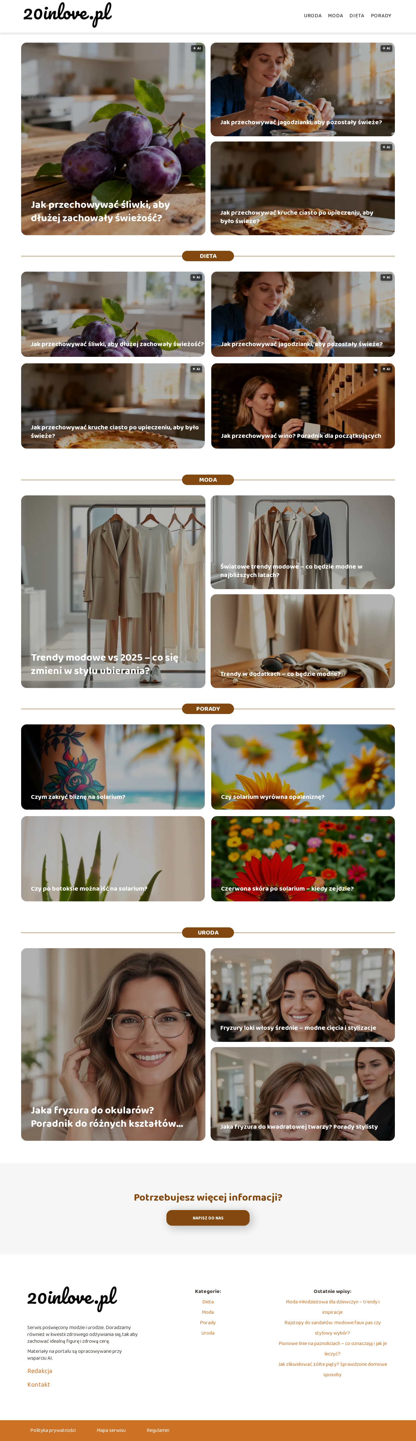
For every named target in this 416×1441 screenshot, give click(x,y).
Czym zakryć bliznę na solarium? (78, 797)
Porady (381, 16)
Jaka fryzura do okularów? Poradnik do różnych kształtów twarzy (103, 1117)
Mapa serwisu (111, 1430)
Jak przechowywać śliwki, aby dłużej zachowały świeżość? (100, 211)
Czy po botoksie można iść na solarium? (89, 888)
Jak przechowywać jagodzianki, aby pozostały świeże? (301, 122)
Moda (335, 16)
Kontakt (38, 1384)
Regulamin (158, 1430)
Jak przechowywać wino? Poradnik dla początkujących (301, 436)
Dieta (356, 16)
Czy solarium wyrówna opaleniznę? (273, 797)
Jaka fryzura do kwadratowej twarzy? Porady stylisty (299, 1127)
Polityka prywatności (53, 1430)
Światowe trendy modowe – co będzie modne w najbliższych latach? (291, 570)
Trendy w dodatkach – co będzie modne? (280, 674)
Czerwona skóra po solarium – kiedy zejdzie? (287, 888)
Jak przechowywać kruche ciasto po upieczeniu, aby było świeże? (296, 217)
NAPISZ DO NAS (208, 1218)
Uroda (313, 16)
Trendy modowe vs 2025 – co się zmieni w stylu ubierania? (104, 664)
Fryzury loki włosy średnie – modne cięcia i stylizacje (298, 1028)
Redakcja (39, 1371)
